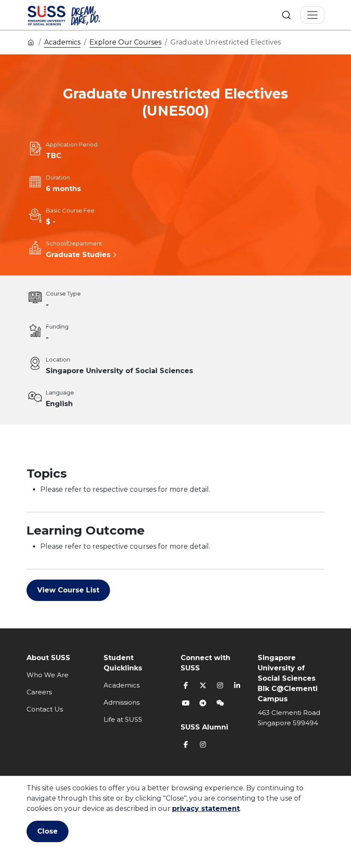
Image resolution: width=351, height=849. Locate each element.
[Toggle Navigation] (312, 15)
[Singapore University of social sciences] (78, 15)
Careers (39, 692)
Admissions (122, 702)
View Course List (68, 590)
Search (286, 15)
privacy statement (206, 808)
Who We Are (47, 675)
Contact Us (45, 709)
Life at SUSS (123, 719)
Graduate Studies (78, 255)
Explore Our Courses (125, 42)
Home (31, 42)
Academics (62, 42)
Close (47, 831)
